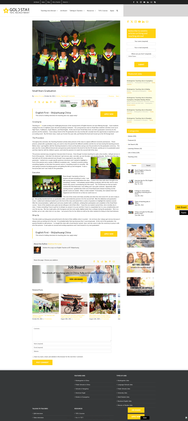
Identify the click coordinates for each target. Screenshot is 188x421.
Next (117, 96)
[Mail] (147, 21)
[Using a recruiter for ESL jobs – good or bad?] (130, 212)
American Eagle (80, 394)
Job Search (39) (133, 144)
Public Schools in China (83, 385)
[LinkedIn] (48, 102)
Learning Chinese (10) (135, 148)
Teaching (63, 96)
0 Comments (71, 96)
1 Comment (78, 320)
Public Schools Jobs (124, 390)
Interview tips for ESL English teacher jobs (144, 181)
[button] (117, 10)
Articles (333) (132, 136)
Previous (111, 96)
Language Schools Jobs (125, 385)
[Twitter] (132, 21)
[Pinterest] (52, 102)
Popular (134, 165)
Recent (148, 165)
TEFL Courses (80, 414)
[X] (40, 102)
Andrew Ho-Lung (39, 96)
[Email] (56, 102)
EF (41, 125)
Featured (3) (132, 140)
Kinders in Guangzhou (82, 398)
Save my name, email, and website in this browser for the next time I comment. (58, 358)
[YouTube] (139, 21)
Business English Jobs (125, 402)
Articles (58, 96)
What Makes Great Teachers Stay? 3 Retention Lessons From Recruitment (105, 317)
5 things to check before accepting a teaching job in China (143, 192)
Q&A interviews (38, 414)
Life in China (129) (133, 152)
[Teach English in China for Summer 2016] (130, 170)
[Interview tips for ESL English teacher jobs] (130, 180)
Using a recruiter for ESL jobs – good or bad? (144, 212)
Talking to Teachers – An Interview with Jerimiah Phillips (46, 317)
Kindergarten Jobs (123, 381)
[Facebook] (36, 102)
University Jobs (122, 394)
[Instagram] (135, 21)
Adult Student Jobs (123, 398)
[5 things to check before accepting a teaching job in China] (130, 191)
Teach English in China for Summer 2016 (143, 171)
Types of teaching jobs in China (142, 202)
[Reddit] (44, 102)
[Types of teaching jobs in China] (130, 202)
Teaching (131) (132, 157)
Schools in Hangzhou (82, 390)
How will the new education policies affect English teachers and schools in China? (76, 317)
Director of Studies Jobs (125, 406)
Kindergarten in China (82, 381)
